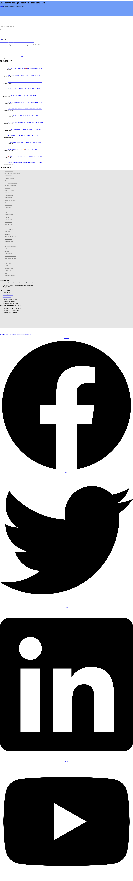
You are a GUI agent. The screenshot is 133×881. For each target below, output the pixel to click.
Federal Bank (8, 219)
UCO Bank (7, 265)
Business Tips (8, 205)
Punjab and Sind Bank (10, 256)
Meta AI (7, 251)
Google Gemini (9, 224)
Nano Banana (8, 253)
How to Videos (9, 229)
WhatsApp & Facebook (10, 275)
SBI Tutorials (8, 263)
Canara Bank (8, 207)
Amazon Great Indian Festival (12, 173)
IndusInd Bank (8, 239)
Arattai (7, 180)
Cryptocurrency (9, 214)
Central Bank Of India (10, 209)
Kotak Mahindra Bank (10, 246)
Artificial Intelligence (11, 183)
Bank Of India (8, 197)
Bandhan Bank (8, 192)
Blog (1, 39)
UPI (6, 273)
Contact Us (28, 334)
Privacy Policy (21, 334)
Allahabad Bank (9, 171)
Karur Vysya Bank (9, 243)
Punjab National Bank (10, 258)
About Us (2, 334)
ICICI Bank (7, 231)
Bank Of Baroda (9, 195)
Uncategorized (9, 268)
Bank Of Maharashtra (10, 200)
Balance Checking (9, 190)
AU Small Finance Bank (11, 185)
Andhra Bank (8, 175)
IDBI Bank (7, 234)
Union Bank (8, 270)
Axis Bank (7, 188)
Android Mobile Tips (10, 178)
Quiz (6, 260)
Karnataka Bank (9, 241)
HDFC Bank (7, 226)
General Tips (8, 222)
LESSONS (7, 248)
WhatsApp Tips (9, 277)
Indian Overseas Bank (10, 236)
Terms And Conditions (11, 334)
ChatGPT (7, 212)
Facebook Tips (8, 217)
